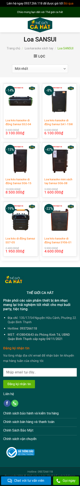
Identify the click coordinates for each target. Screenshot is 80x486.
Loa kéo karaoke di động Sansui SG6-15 (18, 181)
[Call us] (14, 403)
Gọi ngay (69, 481)
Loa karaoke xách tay (39, 48)
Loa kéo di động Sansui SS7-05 (20, 240)
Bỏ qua (68, 3)
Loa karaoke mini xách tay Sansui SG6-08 (58, 181)
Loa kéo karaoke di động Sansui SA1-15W (58, 122)
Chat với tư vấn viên (29, 481)
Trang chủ (13, 48)
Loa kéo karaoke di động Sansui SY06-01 (58, 240)
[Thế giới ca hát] (40, 24)
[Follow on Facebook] (7, 403)
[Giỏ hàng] (75, 25)
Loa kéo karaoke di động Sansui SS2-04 (18, 122)
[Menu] (5, 25)
